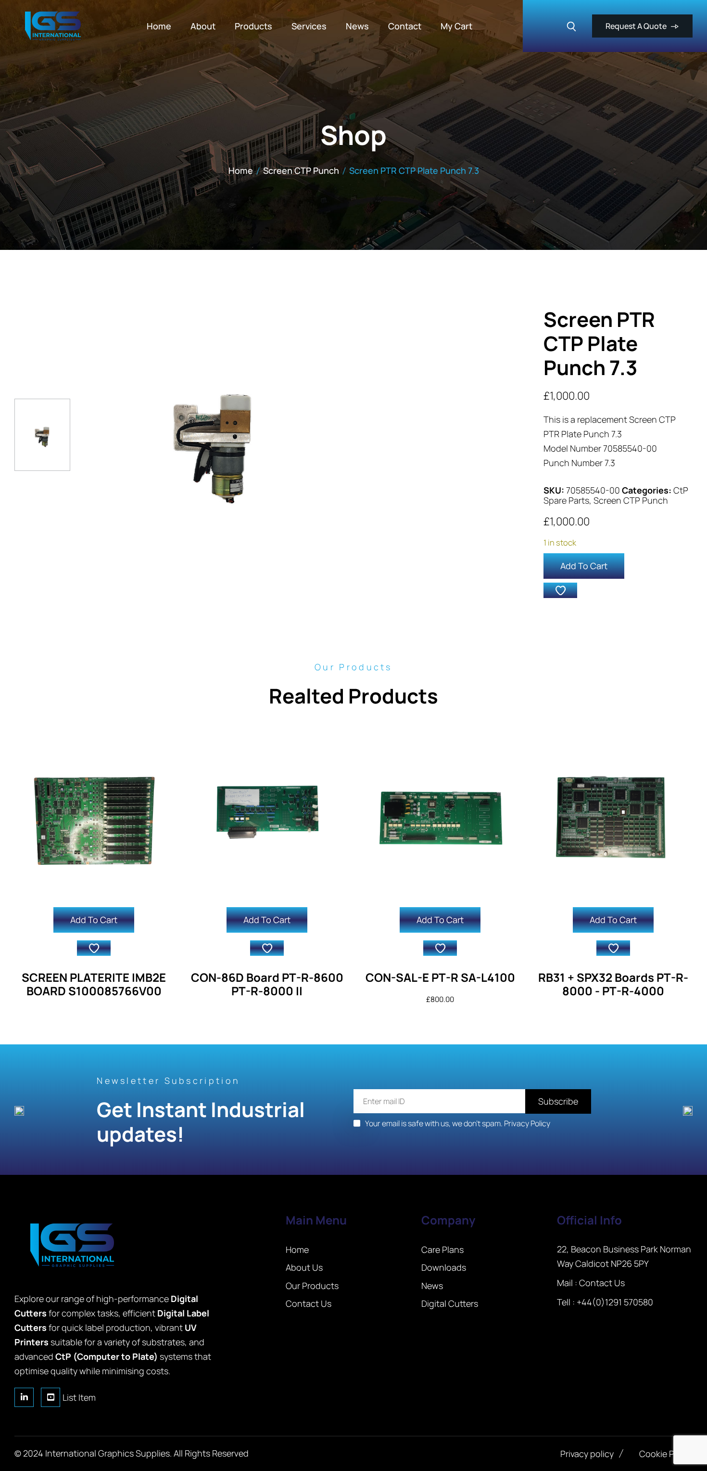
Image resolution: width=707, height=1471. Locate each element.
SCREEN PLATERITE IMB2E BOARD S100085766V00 (94, 984)
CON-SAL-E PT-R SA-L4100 (440, 977)
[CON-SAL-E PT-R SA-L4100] (440, 816)
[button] (560, 590)
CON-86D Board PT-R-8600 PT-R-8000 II (267, 984)
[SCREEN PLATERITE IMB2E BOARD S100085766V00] (93, 816)
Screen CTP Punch (301, 170)
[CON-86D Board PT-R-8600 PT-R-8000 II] (267, 816)
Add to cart (583, 566)
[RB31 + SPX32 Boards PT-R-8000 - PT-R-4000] (613, 816)
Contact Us (602, 1283)
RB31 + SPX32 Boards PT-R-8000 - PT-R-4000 (613, 984)
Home (240, 170)
